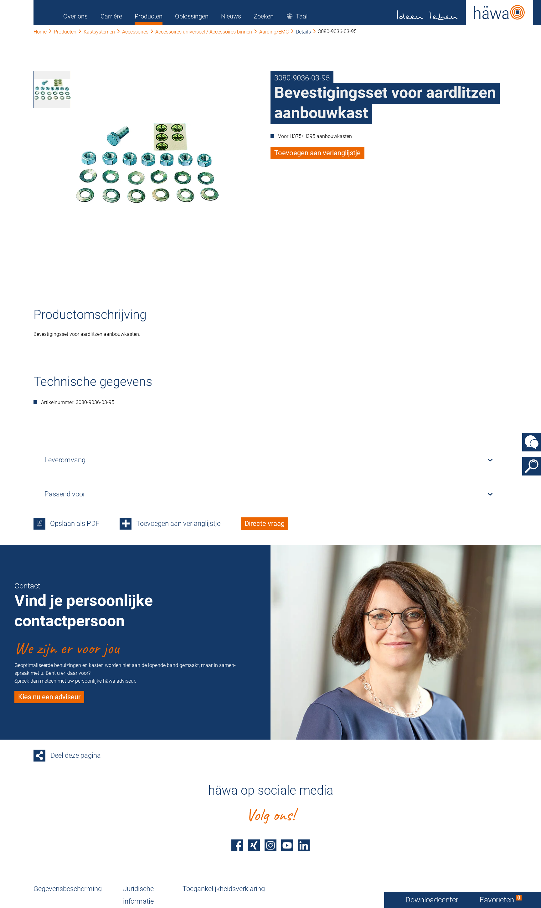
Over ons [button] (75, 16)
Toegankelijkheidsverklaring (224, 889)
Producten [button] (148, 16)
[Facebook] (237, 845)
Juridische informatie (138, 895)
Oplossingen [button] (192, 16)
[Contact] (531, 442)
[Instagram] (270, 845)
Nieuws (231, 16)
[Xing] (254, 845)
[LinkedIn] (304, 845)
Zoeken (264, 16)
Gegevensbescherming (67, 889)
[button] (296, 16)
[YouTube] (287, 845)
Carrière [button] (111, 16)
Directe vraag (265, 523)
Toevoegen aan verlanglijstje (317, 153)
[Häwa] (465, 12)
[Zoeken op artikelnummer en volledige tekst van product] (531, 466)
